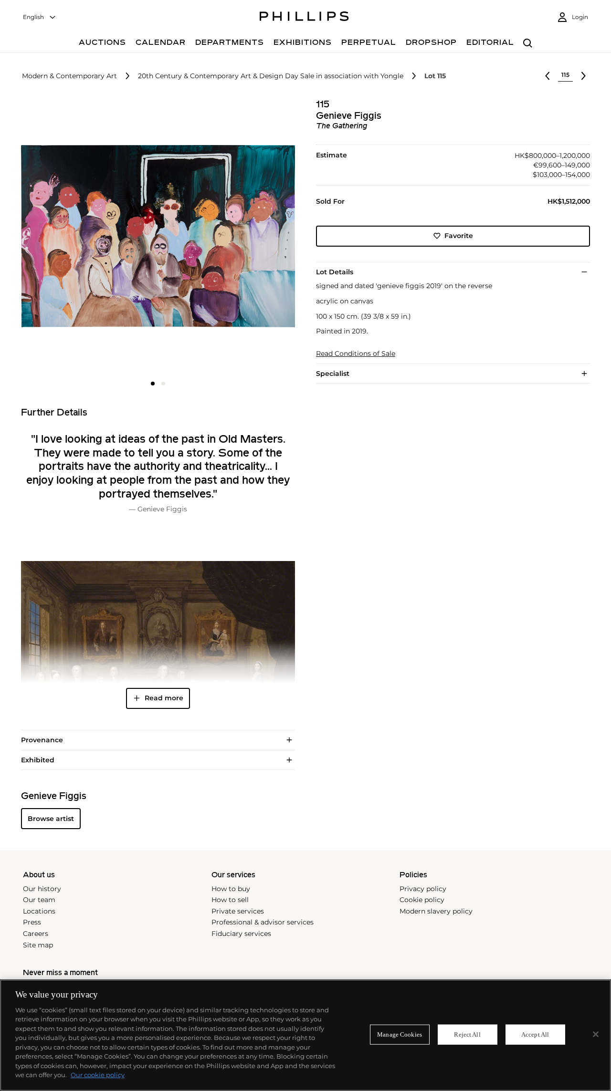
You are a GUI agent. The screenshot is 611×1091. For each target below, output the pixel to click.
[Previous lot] (547, 76)
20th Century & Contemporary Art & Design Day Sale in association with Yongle (270, 76)
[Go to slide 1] (152, 383)
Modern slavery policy (436, 911)
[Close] (595, 1034)
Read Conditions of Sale (355, 354)
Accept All (535, 1034)
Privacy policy (423, 888)
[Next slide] (249, 237)
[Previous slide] (66, 237)
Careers (35, 933)
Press (32, 922)
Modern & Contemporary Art (69, 76)
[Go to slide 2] (163, 383)
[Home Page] (304, 17)
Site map (38, 945)
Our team (39, 899)
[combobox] (39, 17)
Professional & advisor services (262, 922)
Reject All (467, 1034)
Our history (42, 888)
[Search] (528, 43)
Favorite (458, 235)
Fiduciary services (241, 933)
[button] (155, 236)
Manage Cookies (399, 1034)
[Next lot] (583, 76)
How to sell (230, 899)
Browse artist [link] (51, 818)
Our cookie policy (98, 1075)
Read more (164, 698)
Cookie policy (422, 899)
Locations (39, 911)
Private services (237, 911)
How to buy (230, 888)
